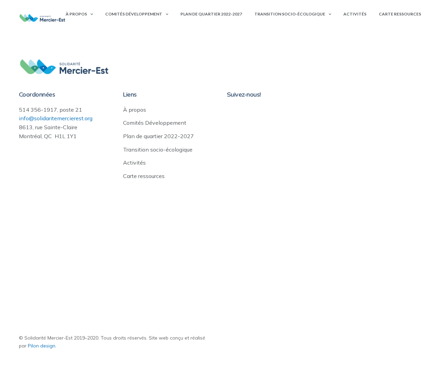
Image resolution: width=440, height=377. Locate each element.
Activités (354, 13)
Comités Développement (133, 13)
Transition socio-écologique (289, 13)
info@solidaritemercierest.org (55, 118)
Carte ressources (400, 13)
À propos (76, 13)
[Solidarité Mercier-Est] (42, 17)
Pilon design (41, 346)
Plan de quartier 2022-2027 (211, 13)
